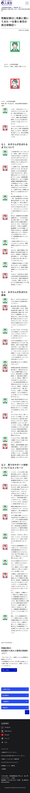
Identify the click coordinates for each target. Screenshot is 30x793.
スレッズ (7, 738)
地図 (13, 778)
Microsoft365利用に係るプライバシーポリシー (13, 755)
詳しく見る (5, 670)
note (6, 742)
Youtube (7, 735)
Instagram (8, 727)
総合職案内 (5, 695)
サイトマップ (4, 749)
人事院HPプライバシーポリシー (9, 752)
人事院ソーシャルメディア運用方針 (10, 759)
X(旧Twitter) (8, 731)
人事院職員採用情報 (6, 7)
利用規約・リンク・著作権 (8, 765)
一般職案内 (5, 701)
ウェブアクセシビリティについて (9, 762)
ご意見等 (3, 769)
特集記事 (5, 707)
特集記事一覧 (17, 7)
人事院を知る (6, 689)
